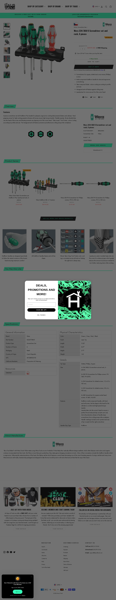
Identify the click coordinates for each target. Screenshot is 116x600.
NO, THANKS (41, 315)
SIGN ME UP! (41, 310)
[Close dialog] (89, 283)
